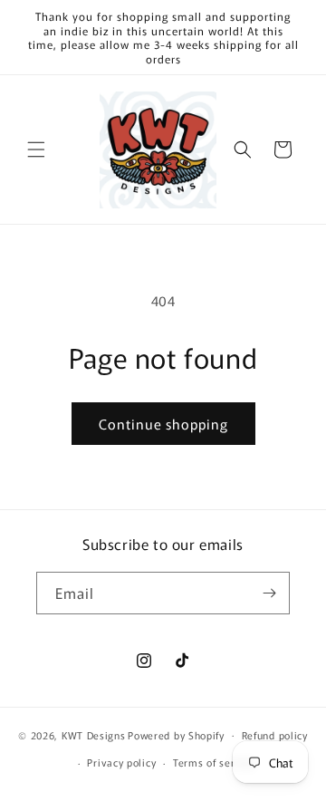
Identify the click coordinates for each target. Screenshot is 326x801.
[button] (36, 149)
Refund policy (275, 735)
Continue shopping (163, 423)
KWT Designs (94, 734)
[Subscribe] (269, 593)
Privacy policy (121, 762)
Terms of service (214, 762)
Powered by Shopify (176, 734)
